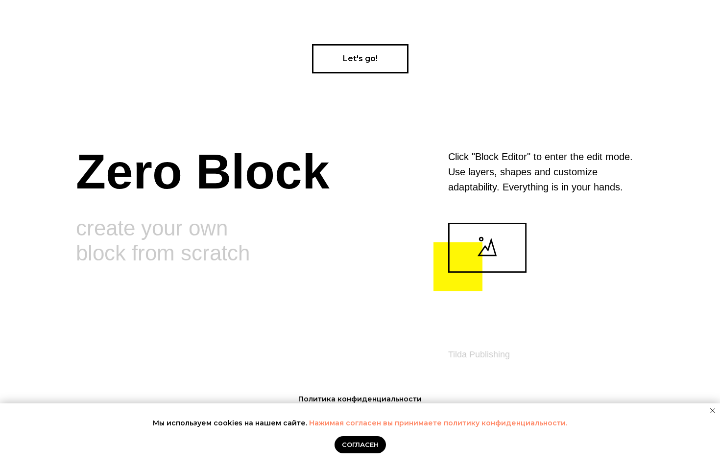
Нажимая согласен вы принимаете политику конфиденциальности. (438, 423)
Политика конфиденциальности (360, 399)
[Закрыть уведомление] (713, 411)
